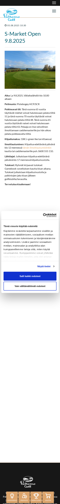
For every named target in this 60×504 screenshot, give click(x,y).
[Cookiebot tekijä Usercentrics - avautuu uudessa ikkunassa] (43, 215)
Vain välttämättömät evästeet (30, 286)
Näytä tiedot (43, 266)
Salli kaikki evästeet (30, 276)
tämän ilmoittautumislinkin (37, 147)
